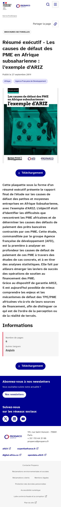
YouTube (23, 419)
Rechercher (48, 4)
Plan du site (29, 503)
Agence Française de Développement (30, 81)
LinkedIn (14, 419)
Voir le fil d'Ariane (10, 16)
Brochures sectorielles (17, 32)
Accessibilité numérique (30, 490)
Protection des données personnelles (30, 484)
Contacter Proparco (31, 465)
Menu (55, 4)
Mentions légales (42, 478)
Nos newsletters (14, 394)
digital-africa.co (10, 455)
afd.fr (5, 449)
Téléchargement (32, 172)
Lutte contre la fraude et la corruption (29, 496)
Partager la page (55, 24)
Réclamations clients (21, 478)
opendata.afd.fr (35, 455)
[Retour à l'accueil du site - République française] (23, 6)
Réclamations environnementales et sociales (30, 472)
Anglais (10, 350)
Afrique (7, 81)
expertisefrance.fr (26, 449)
